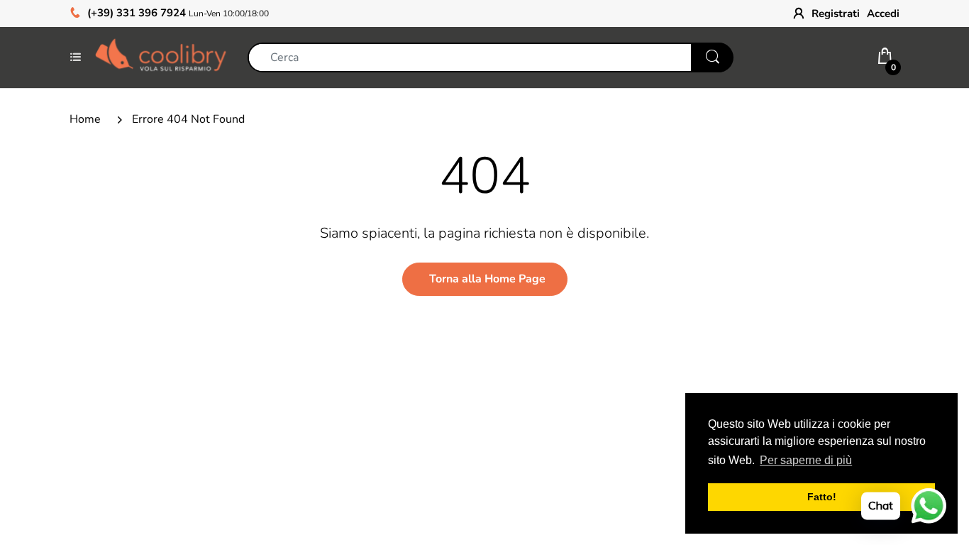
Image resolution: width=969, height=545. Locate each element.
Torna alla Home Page (487, 279)
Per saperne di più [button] (806, 460)
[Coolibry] (160, 57)
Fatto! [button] (821, 496)
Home (85, 119)
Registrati (836, 13)
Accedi (883, 13)
